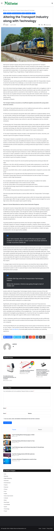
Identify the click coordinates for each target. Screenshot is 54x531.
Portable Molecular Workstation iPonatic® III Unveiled (9, 377)
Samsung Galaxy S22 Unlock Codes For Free (23, 441)
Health (5, 493)
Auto (9, 10)
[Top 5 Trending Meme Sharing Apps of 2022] (7, 436)
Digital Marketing (8, 478)
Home (5, 10)
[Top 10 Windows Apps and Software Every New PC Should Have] (7, 449)
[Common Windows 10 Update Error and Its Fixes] (7, 461)
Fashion (6, 484)
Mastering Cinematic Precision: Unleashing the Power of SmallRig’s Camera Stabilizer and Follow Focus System (42, 372)
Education (6, 480)
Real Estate (6, 502)
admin (7, 24)
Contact (44, 528)
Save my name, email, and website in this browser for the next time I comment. (22, 418)
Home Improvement (16, 13)
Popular (14, 429)
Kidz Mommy (15, 329)
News (23, 13)
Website (30, 413)
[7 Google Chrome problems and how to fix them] (27, 364)
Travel (33, 13)
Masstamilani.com (22, 528)
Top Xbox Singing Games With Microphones (23, 454)
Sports (5, 506)
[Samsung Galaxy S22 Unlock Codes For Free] (7, 443)
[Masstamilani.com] (11, 3)
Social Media (7, 504)
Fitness (5, 489)
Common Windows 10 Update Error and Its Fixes (24, 459)
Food (5, 491)
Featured (6, 487)
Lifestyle (6, 498)
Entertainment (7, 482)
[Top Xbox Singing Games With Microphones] (7, 455)
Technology (28, 13)
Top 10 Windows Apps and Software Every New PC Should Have (28, 447)
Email (4, 413)
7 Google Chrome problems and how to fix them (27, 371)
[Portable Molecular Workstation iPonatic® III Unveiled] (10, 367)
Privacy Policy (50, 528)
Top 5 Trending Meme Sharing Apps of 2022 (23, 434)
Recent (40, 429)
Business (9, 13)
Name (5, 408)
